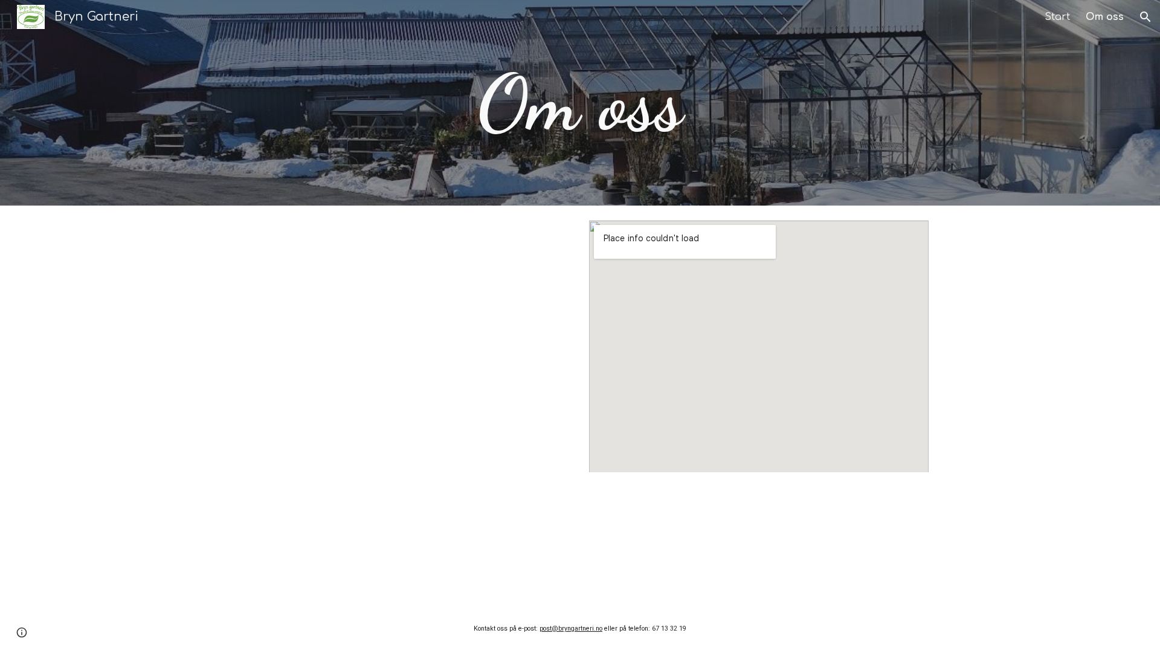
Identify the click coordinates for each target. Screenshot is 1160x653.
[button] (1145, 16)
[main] (580, 103)
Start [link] (1057, 16)
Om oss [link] (1105, 16)
